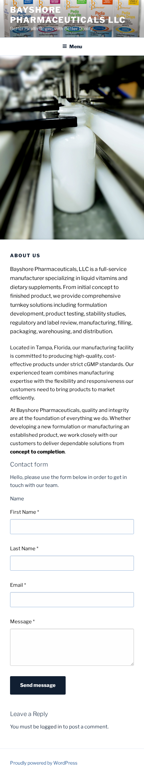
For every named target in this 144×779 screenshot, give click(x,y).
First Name (24, 512)
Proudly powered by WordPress (43, 763)
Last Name (24, 549)
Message (22, 622)
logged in (51, 727)
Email (18, 585)
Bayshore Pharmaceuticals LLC (68, 15)
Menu (75, 46)
